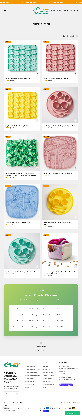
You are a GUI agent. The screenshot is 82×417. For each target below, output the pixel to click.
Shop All (26, 387)
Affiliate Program (48, 375)
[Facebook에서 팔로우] (5, 402)
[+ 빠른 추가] (37, 73)
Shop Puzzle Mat (29, 378)
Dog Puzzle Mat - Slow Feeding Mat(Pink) (56, 78)
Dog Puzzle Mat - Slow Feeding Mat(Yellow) (18, 126)
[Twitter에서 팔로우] (9, 402)
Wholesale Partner (49, 378)
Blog (44, 387)
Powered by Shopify (9, 410)
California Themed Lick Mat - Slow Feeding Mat (58, 173)
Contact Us (46, 369)
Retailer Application (49, 372)
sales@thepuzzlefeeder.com (67, 374)
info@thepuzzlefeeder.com (67, 379)
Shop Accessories (29, 384)
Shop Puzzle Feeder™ (30, 366)
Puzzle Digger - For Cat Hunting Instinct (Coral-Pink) (59, 126)
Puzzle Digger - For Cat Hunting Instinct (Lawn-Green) (21, 272)
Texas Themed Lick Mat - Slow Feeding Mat (18, 222)
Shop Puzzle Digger (29, 381)
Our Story (46, 366)
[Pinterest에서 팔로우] (17, 402)
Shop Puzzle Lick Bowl (30, 372)
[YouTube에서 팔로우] (21, 402)
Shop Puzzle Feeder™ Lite (31, 369)
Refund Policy (47, 381)
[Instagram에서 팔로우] (13, 402)
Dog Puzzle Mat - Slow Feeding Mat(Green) (18, 78)
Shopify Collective (48, 384)
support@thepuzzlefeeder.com (68, 368)
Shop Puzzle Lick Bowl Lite (32, 375)
